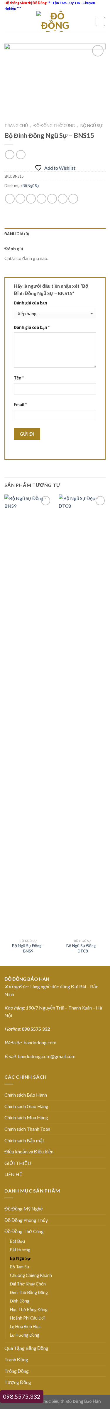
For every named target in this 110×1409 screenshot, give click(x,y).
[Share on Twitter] (31, 199)
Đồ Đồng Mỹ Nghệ (23, 1208)
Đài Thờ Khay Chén (28, 1283)
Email (20, 404)
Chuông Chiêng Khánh (31, 1275)
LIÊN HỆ (13, 1174)
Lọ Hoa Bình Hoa (25, 1326)
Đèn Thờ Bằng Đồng (29, 1292)
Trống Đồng (16, 1371)
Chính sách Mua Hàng (26, 1117)
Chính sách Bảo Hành (25, 1094)
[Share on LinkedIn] (73, 199)
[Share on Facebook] (20, 199)
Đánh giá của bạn (30, 302)
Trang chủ (16, 125)
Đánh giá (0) (16, 233)
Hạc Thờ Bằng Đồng (29, 1309)
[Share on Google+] (62, 199)
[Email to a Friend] (41, 199)
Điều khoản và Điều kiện (28, 1151)
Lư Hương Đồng (24, 1335)
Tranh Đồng (16, 1359)
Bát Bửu (17, 1241)
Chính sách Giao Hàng (26, 1106)
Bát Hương (20, 1249)
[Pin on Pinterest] (52, 199)
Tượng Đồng (17, 1382)
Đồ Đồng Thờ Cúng (54, 125)
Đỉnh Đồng (19, 1300)
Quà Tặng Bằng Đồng (26, 1348)
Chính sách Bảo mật (24, 1140)
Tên (19, 377)
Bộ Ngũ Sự (91, 125)
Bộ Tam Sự (19, 1266)
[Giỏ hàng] (100, 21)
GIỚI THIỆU (17, 1163)
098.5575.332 (21, 1396)
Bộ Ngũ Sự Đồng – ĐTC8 (82, 948)
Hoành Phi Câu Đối (27, 1317)
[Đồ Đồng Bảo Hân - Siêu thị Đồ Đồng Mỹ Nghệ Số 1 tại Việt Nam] (55, 21)
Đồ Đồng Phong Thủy (26, 1220)
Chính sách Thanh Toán (27, 1129)
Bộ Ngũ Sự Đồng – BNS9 (28, 948)
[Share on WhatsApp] (10, 199)
